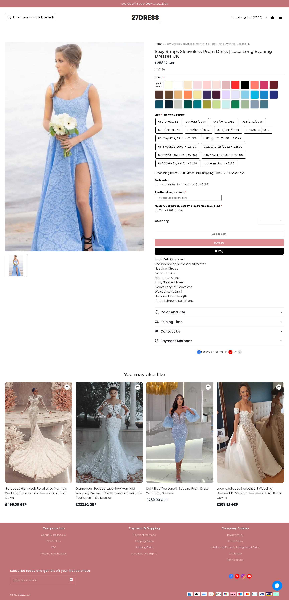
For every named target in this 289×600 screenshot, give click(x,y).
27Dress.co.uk (24, 595)
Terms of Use (235, 560)
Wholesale (235, 553)
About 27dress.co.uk (53, 535)
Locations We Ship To (144, 553)
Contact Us (54, 541)
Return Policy (235, 541)
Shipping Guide (144, 541)
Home (158, 44)
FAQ (53, 547)
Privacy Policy (235, 535)
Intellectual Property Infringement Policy (235, 547)
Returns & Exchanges (54, 553)
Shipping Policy (144, 547)
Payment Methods (144, 535)
